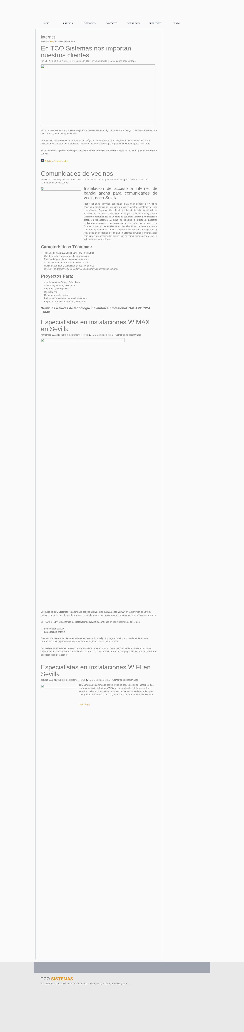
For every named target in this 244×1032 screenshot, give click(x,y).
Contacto (111, 23)
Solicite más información (56, 161)
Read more (84, 704)
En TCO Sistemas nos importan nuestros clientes (86, 52)
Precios (68, 23)
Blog (58, 61)
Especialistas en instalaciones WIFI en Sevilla (96, 670)
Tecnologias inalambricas (110, 179)
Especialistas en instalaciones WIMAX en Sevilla (95, 325)
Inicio (46, 23)
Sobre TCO (133, 23)
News (65, 61)
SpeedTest (155, 23)
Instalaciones (68, 179)
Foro (177, 23)
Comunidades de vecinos (77, 173)
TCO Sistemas (76, 61)
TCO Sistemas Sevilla (96, 61)
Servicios (90, 23)
